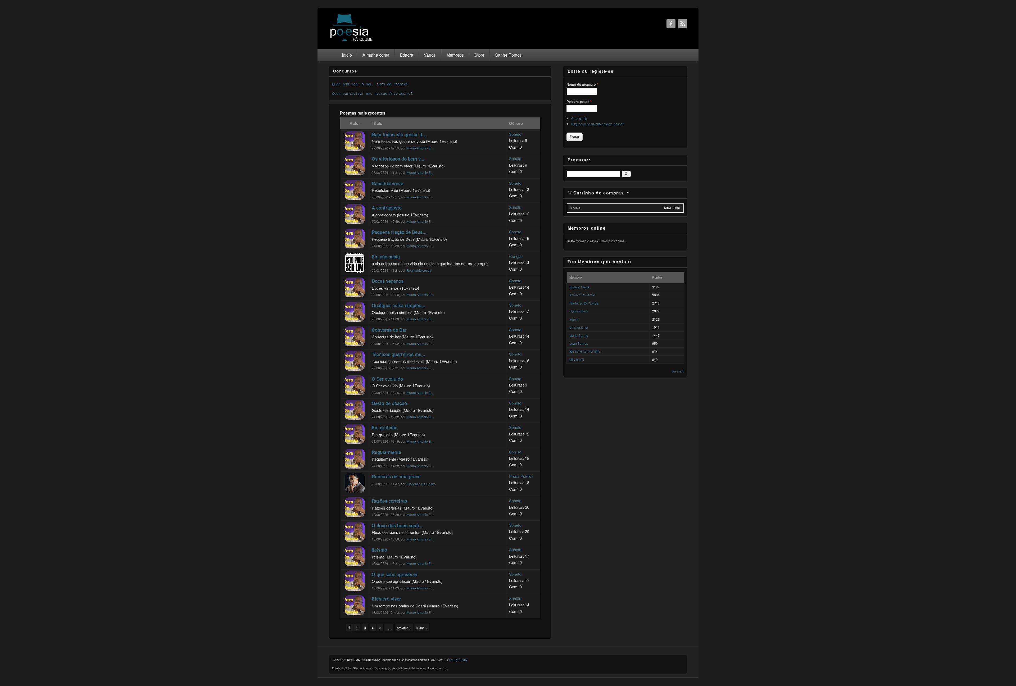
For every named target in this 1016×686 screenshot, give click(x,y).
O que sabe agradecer (395, 574)
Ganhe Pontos (508, 55)
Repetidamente (387, 183)
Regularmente (386, 452)
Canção (516, 256)
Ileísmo (379, 550)
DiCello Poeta (579, 287)
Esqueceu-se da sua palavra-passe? (597, 123)
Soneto (515, 134)
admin (573, 319)
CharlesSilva (578, 327)
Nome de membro (582, 84)
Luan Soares (578, 343)
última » (421, 627)
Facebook (670, 23)
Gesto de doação (389, 403)
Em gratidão (384, 427)
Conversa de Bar (389, 330)
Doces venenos (387, 281)
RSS (682, 23)
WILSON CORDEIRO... (585, 351)
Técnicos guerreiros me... (398, 354)
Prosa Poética (521, 476)
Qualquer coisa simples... (398, 305)
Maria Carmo (578, 335)
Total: (668, 208)
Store (479, 55)
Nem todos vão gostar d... (399, 134)
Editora (406, 55)
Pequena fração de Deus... (399, 232)
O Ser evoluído (387, 379)
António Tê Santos (582, 295)
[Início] (351, 40)
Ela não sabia (386, 256)
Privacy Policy (457, 659)
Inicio (347, 55)
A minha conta (375, 55)
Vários (430, 55)
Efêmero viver (386, 599)
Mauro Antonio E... (420, 148)
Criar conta (579, 118)
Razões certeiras (389, 501)
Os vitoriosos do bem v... (398, 159)
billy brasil (576, 359)
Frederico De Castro (421, 483)
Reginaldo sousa (419, 270)
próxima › (404, 627)
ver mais (678, 371)
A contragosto (387, 208)
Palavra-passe (579, 101)
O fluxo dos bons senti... (397, 525)
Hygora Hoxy (578, 311)
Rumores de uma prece (396, 476)
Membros (455, 55)
